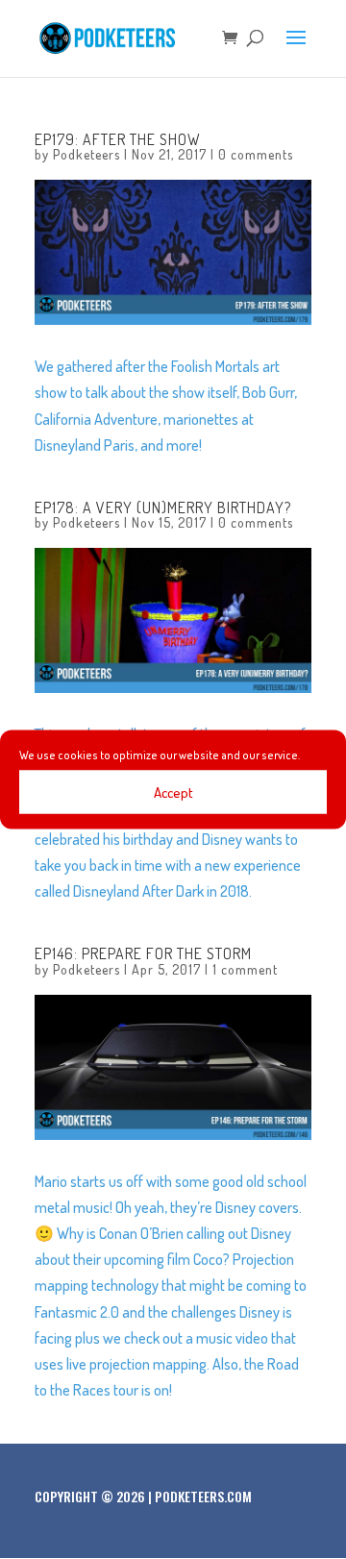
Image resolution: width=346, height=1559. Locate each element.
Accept (173, 791)
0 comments (255, 154)
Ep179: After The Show (118, 139)
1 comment (245, 969)
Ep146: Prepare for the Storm (143, 953)
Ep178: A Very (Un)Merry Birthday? (163, 507)
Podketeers (86, 154)
